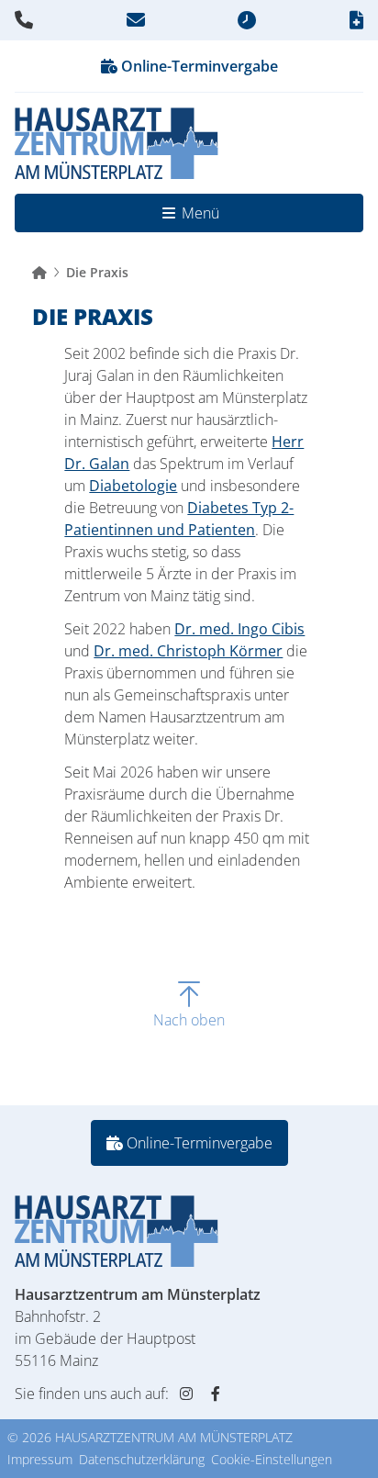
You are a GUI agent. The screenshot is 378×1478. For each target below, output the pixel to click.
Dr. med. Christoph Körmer (188, 651)
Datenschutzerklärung (142, 1459)
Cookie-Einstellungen (271, 1459)
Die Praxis (97, 272)
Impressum (39, 1459)
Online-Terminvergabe (197, 66)
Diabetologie (133, 486)
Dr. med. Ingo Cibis (239, 629)
